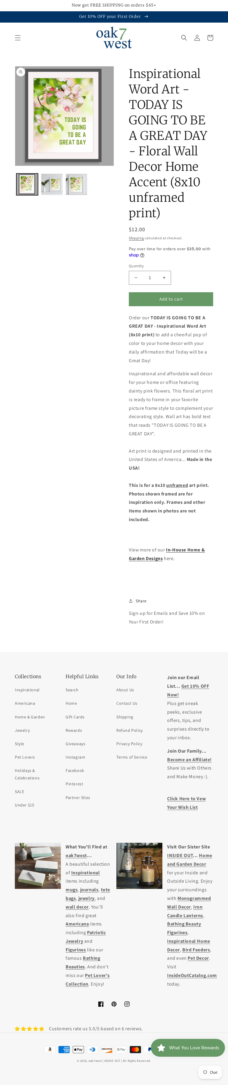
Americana (25, 703)
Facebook (75, 770)
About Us (125, 689)
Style (19, 743)
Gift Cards (75, 717)
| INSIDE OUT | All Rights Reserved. (126, 1061)
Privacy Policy (129, 743)
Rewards (74, 730)
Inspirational (27, 689)
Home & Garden (30, 717)
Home (71, 703)
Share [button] (141, 601)
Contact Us (126, 703)
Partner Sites (78, 797)
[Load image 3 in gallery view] (76, 184)
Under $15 (24, 805)
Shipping (136, 238)
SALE (19, 791)
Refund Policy (129, 730)
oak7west (95, 1061)
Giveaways (75, 743)
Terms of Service (132, 757)
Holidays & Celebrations (27, 774)
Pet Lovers (25, 757)
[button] (17, 37)
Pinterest (74, 784)
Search (72, 689)
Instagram (75, 757)
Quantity (136, 265)
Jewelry (22, 730)
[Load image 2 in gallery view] (52, 184)
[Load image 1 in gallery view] (27, 184)
